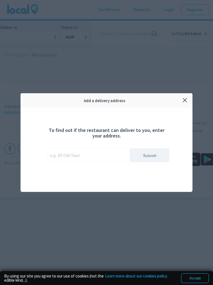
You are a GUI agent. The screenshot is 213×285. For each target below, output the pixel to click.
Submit (149, 155)
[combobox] (88, 155)
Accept (195, 278)
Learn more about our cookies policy (136, 276)
